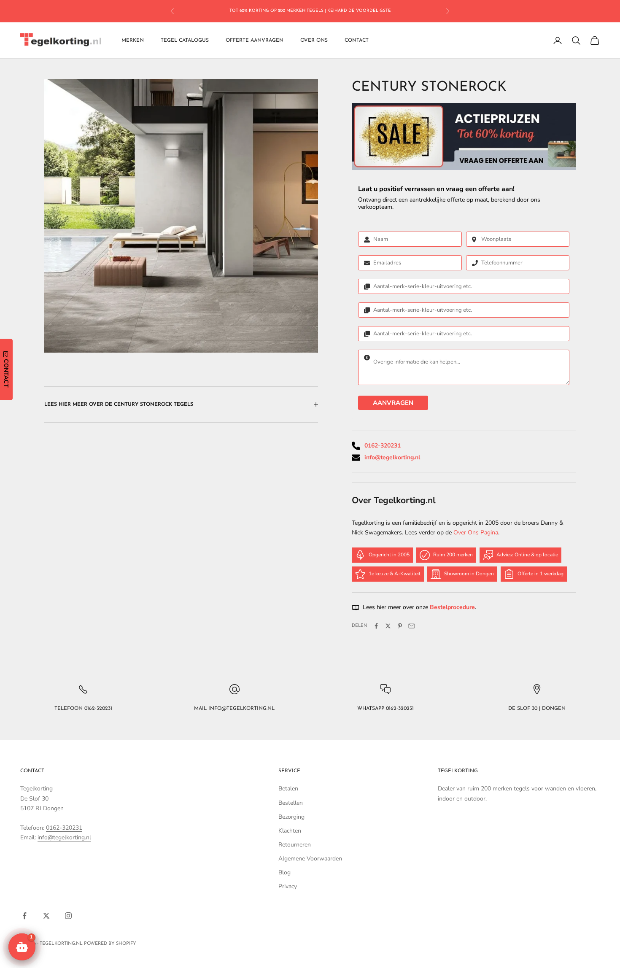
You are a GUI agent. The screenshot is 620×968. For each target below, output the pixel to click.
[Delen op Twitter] (388, 626)
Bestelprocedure (452, 607)
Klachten (289, 831)
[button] (21, 946)
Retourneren (294, 845)
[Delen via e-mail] (411, 626)
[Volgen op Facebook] (24, 915)
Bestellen (290, 803)
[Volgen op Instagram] (68, 915)
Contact (357, 40)
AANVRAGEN (393, 403)
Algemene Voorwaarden (310, 859)
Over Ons (314, 40)
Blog (284, 872)
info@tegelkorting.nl (392, 457)
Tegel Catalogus (185, 40)
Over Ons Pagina (475, 532)
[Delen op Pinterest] (399, 626)
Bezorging (291, 817)
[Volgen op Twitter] (46, 915)
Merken (132, 40)
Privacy (287, 886)
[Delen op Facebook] (376, 626)
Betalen (288, 789)
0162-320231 (382, 446)
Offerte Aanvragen (254, 40)
